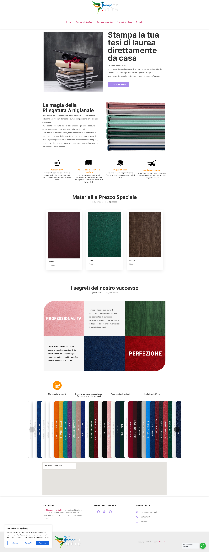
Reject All (28, 543)
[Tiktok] (104, 511)
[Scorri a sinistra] (32, 429)
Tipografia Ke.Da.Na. (54, 510)
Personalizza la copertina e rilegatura (89, 171)
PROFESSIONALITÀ (64, 318)
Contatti (139, 22)
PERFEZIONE (145, 353)
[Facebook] (98, 511)
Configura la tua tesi (83, 22)
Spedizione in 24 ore (151, 170)
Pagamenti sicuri (120, 170)
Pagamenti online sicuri (120, 394)
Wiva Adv (162, 542)
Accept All (42, 543)
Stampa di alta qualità (57, 394)
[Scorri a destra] (177, 429)
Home (68, 22)
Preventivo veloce (124, 22)
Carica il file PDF (57, 170)
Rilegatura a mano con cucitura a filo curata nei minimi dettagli (88, 395)
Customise (14, 543)
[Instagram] (110, 511)
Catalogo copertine (105, 22)
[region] (28, 536)
